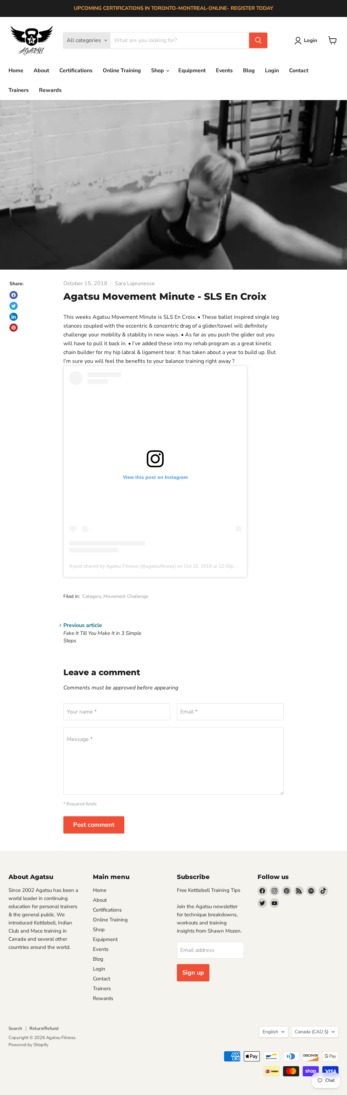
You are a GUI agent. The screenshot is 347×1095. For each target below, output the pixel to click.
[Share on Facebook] (13, 295)
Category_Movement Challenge (115, 596)
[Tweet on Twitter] (13, 306)
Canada (311, 1032)
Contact (298, 70)
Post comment (94, 825)
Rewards (50, 90)
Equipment (192, 70)
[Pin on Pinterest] (13, 328)
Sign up (193, 973)
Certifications (76, 70)
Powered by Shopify (28, 1045)
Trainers (18, 90)
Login (272, 70)
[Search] (258, 40)
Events (224, 70)
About (41, 70)
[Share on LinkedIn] (13, 317)
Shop (158, 70)
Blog (249, 70)
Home (15, 70)
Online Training (122, 70)
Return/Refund (44, 1028)
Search (15, 1028)
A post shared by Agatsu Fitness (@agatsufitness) (122, 566)
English (270, 1032)
